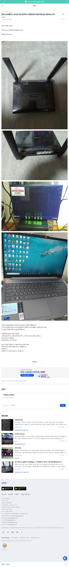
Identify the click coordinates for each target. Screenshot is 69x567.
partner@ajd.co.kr (12, 522)
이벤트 (17, 494)
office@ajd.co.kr (12, 524)
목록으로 (34, 362)
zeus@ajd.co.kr (19, 515)
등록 (63, 405)
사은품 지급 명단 (25, 494)
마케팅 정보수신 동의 (24, 537)
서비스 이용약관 (14, 537)
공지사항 (10, 494)
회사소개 (3, 494)
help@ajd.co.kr (11, 520)
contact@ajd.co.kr (13, 518)
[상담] (65, 558)
